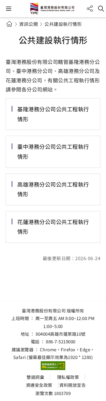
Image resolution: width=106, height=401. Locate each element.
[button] (9, 9)
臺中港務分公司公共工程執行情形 (53, 151)
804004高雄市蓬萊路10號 (61, 334)
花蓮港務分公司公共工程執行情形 (53, 227)
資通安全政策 (39, 384)
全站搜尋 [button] (101, 9)
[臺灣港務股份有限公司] (53, 8)
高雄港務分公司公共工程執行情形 (53, 189)
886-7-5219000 (60, 341)
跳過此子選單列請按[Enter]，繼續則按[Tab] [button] (14, 30)
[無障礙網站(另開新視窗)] (53, 365)
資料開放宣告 (72, 384)
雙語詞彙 (35, 376)
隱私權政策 (68, 376)
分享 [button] (90, 9)
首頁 (9, 23)
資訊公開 (28, 23)
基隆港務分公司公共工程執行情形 (53, 114)
